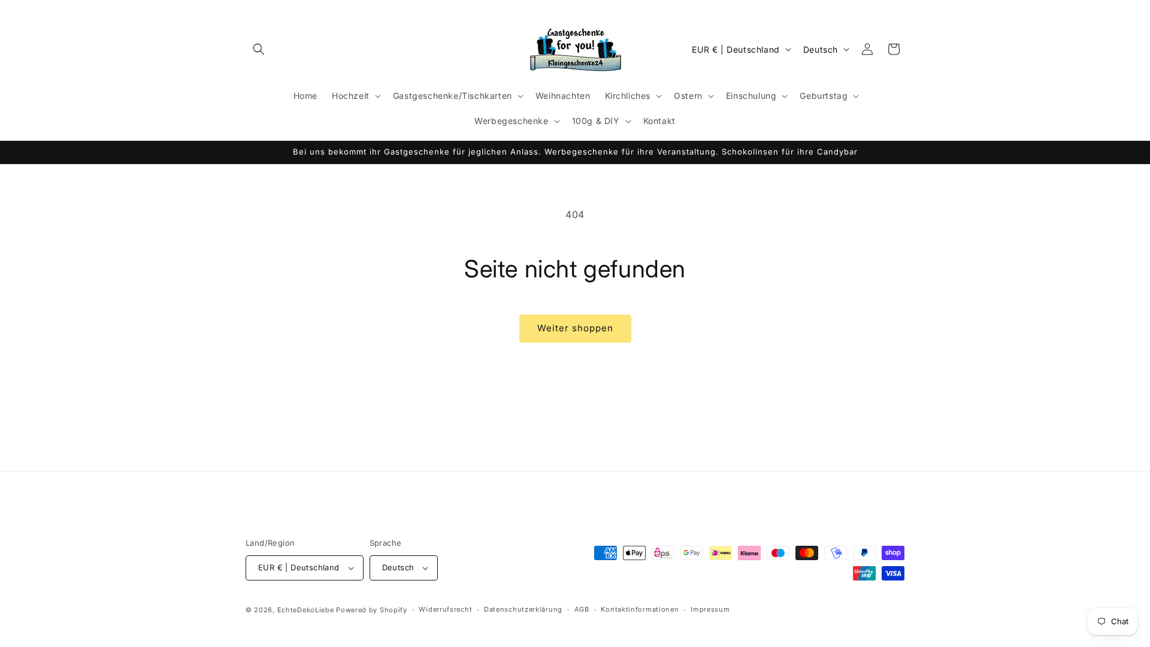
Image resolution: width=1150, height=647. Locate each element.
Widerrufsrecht (445, 609)
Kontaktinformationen (640, 609)
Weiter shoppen (575, 328)
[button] (259, 49)
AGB (581, 609)
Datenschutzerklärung (523, 609)
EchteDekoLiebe (305, 610)
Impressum (710, 609)
